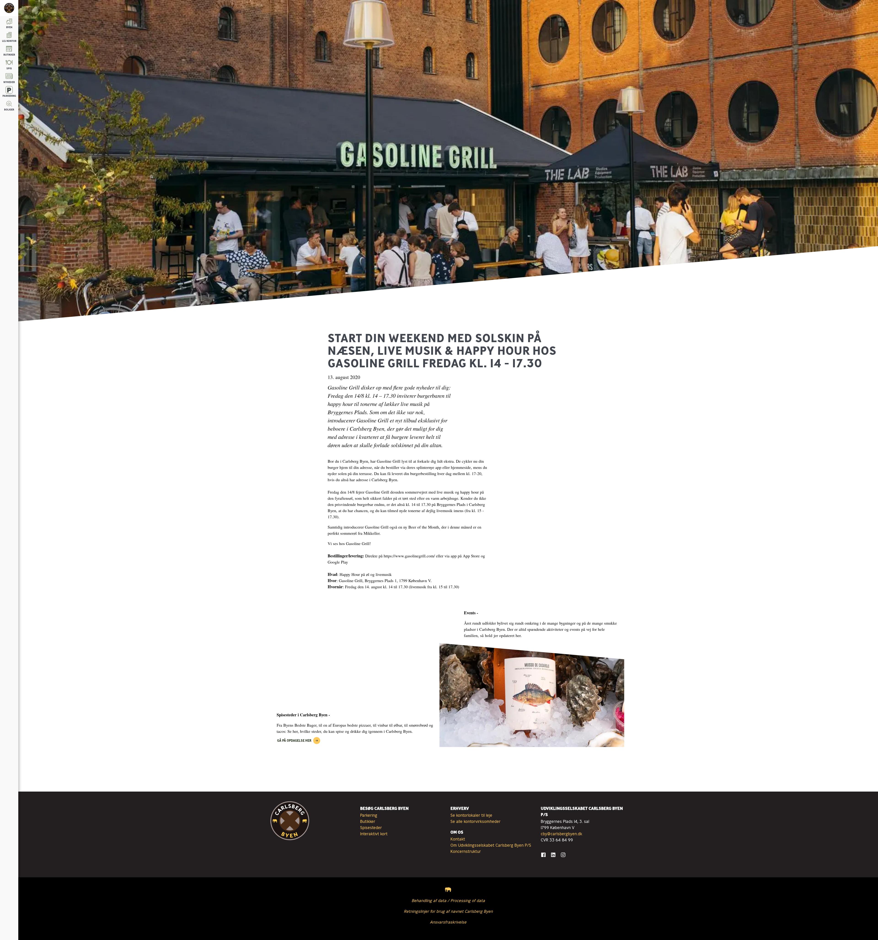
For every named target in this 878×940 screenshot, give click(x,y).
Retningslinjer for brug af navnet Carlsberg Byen (448, 911)
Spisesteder (371, 827)
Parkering (368, 815)
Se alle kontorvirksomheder (475, 821)
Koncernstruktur (465, 851)
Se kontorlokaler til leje (471, 815)
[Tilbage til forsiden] (9, 8)
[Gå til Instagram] (563, 854)
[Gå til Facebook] (543, 854)
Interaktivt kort (374, 833)
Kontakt (457, 838)
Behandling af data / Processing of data (448, 900)
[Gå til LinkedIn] (553, 854)
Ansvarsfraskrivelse (448, 921)
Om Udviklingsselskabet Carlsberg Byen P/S (490, 845)
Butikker (367, 821)
